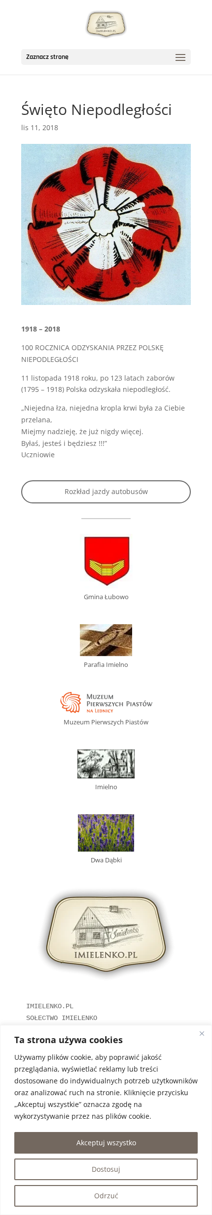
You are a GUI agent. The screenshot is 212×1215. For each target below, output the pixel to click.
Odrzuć (106, 1195)
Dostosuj (106, 1169)
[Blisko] (202, 1033)
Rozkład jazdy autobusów (106, 491)
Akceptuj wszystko (106, 1142)
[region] (106, 1120)
